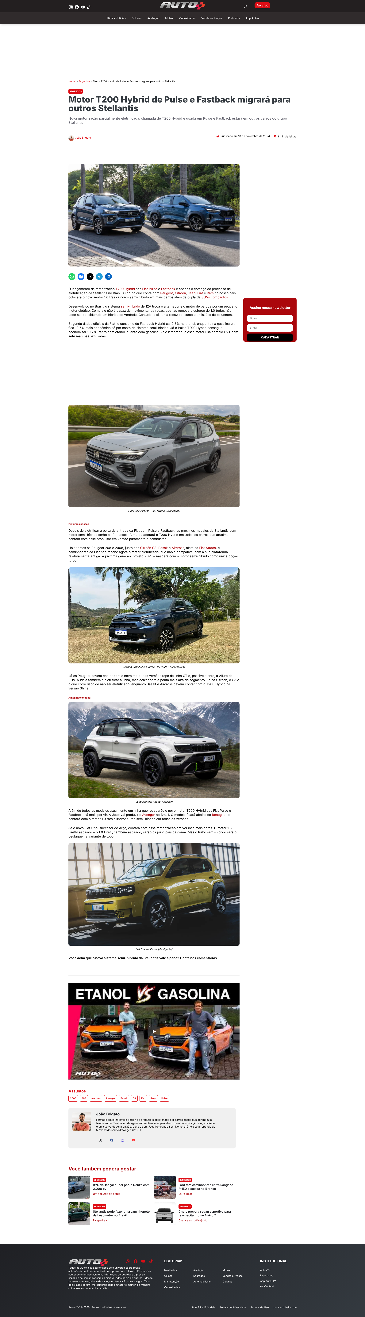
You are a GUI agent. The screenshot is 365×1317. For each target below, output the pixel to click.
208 (84, 1098)
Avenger (148, 815)
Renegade (219, 815)
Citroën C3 (148, 548)
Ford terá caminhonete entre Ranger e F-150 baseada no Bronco (206, 1187)
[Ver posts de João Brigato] (71, 138)
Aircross (178, 548)
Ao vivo (262, 5)
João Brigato (83, 137)
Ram (210, 293)
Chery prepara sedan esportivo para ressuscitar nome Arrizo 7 (205, 1213)
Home (71, 81)
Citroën (180, 293)
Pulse (164, 1098)
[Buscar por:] (246, 6)
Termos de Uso (260, 1307)
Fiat (200, 293)
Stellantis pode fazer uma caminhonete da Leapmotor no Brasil (121, 1213)
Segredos (84, 81)
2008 (73, 1098)
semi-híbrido (130, 306)
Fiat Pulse (149, 289)
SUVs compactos (215, 297)
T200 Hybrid (125, 289)
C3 (134, 1098)
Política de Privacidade (233, 1307)
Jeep (191, 293)
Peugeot (166, 293)
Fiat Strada (207, 548)
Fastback (168, 289)
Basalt (163, 548)
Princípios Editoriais (203, 1307)
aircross (96, 1098)
